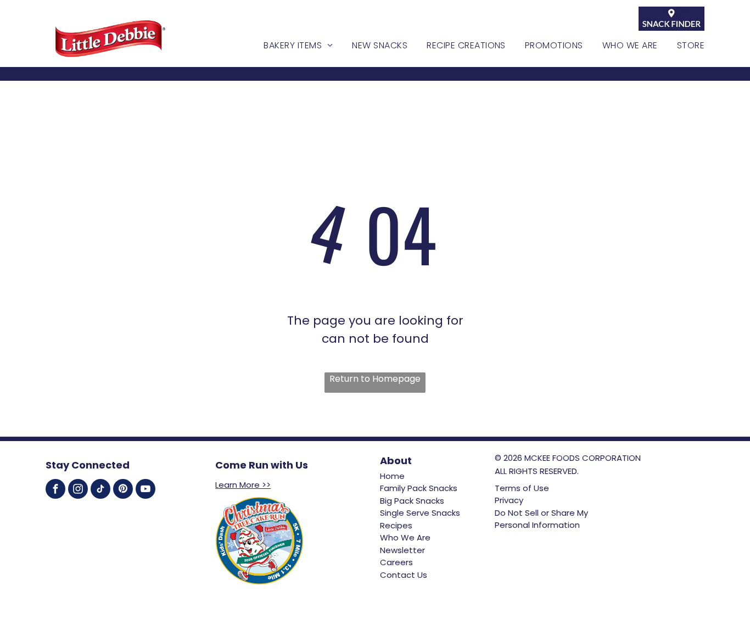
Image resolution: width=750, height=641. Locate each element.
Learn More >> (243, 484)
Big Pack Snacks (412, 500)
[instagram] (78, 490)
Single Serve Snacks (420, 513)
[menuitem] (288, 45)
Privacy (509, 500)
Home (392, 476)
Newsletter (402, 550)
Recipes (396, 525)
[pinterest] (123, 490)
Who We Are (405, 537)
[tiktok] (100, 490)
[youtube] (145, 490)
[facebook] (55, 490)
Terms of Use (522, 488)
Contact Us (403, 575)
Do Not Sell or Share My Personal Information (541, 519)
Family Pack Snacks (418, 488)
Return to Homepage (375, 378)
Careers (396, 562)
